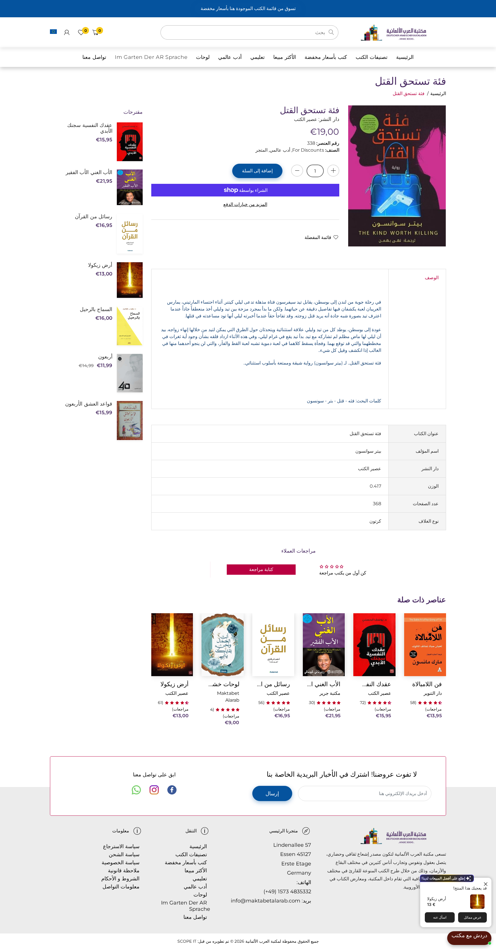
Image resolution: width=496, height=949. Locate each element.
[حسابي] (67, 32)
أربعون (105, 357)
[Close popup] (486, 882)
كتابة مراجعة (261, 569)
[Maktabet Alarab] (403, 32)
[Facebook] (172, 789)
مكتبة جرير (329, 693)
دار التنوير (433, 693)
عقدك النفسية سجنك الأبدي (374, 684)
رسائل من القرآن (273, 684)
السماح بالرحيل (96, 309)
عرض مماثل (472, 917)
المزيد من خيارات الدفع (245, 204)
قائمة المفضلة (318, 237)
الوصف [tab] (432, 277)
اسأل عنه (439, 917)
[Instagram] (154, 789)
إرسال (272, 793)
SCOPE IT (186, 941)
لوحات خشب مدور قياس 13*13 (222, 684)
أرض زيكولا (436, 898)
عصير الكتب (379, 693)
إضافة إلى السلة (257, 170)
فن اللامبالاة (427, 684)
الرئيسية (438, 93)
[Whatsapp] (136, 789)
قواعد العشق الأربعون (88, 404)
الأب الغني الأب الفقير (323, 684)
